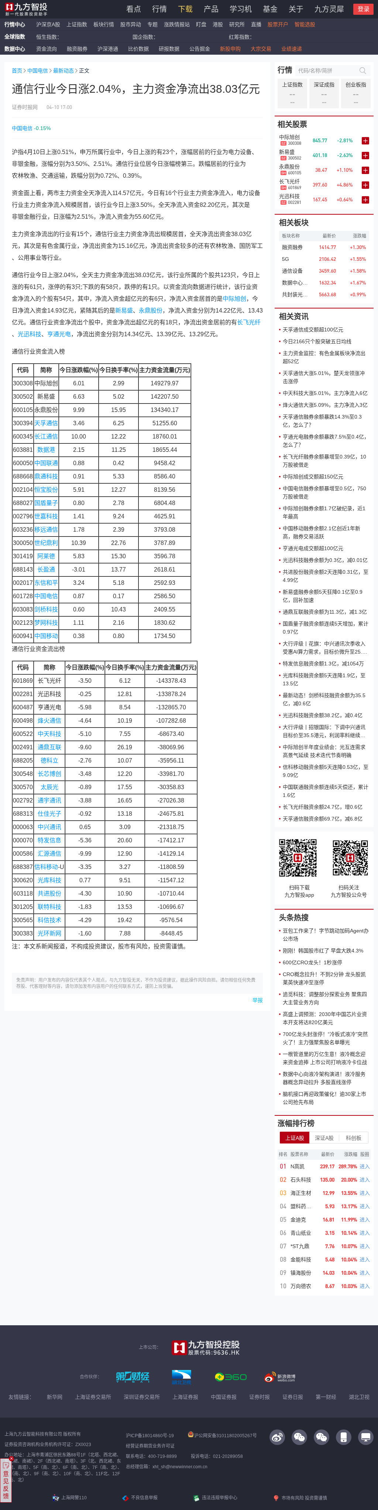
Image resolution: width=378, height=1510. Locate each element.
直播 (256, 24)
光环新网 (49, 933)
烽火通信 (49, 720)
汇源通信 (49, 854)
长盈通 (46, 569)
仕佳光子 (49, 814)
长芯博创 (49, 774)
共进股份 (49, 893)
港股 (218, 24)
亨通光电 (59, 334)
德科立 (49, 760)
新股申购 (230, 49)
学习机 (241, 9)
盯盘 (201, 24)
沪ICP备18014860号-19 (150, 1435)
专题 (153, 24)
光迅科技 (29, 334)
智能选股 (305, 24)
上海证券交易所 (93, 1397)
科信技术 (49, 920)
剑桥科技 (46, 609)
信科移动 (46, 867)
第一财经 (326, 1397)
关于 (296, 9)
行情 (159, 9)
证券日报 (292, 1397)
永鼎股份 (150, 310)
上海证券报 (185, 1397)
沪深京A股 (48, 24)
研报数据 (169, 49)
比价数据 (138, 49)
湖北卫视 (359, 1397)
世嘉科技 (46, 516)
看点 (133, 9)
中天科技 (49, 734)
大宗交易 (261, 49)
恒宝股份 (46, 490)
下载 (185, 9)
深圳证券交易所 (142, 1397)
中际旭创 (234, 299)
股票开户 (278, 24)
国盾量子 (46, 503)
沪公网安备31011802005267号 (225, 1435)
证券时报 (259, 1397)
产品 (211, 9)
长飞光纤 (249, 322)
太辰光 (49, 787)
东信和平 (46, 583)
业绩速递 (291, 49)
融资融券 (77, 49)
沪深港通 (107, 49)
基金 (270, 9)
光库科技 (49, 880)
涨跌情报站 (177, 24)
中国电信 (37, 71)
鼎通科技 (46, 476)
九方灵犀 (329, 9)
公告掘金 (199, 49)
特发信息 (49, 840)
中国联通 (46, 463)
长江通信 (46, 436)
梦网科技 (46, 623)
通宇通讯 (49, 800)
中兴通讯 (49, 827)
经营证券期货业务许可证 (150, 1446)
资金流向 (46, 49)
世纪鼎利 (46, 543)
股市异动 (130, 24)
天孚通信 (46, 423)
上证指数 (76, 24)
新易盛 (124, 310)
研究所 (237, 24)
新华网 (54, 1397)
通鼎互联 (49, 747)
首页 (17, 71)
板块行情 (103, 24)
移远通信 (46, 529)
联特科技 (49, 907)
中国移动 (46, 636)
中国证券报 (224, 1397)
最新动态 (63, 71)
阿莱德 (46, 556)
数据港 (46, 450)
